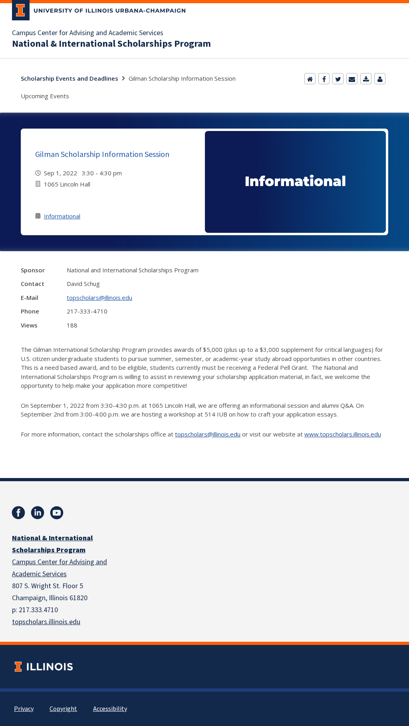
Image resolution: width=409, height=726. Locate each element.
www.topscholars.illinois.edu (342, 434)
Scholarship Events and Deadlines (69, 78)
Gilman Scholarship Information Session (102, 154)
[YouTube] (57, 513)
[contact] (379, 78)
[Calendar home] (310, 78)
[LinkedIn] (37, 513)
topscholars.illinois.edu (46, 622)
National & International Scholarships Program (111, 44)
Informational (62, 216)
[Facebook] (324, 78)
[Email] (351, 78)
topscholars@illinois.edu (99, 298)
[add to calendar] (365, 78)
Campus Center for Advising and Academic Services (87, 33)
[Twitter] (337, 78)
